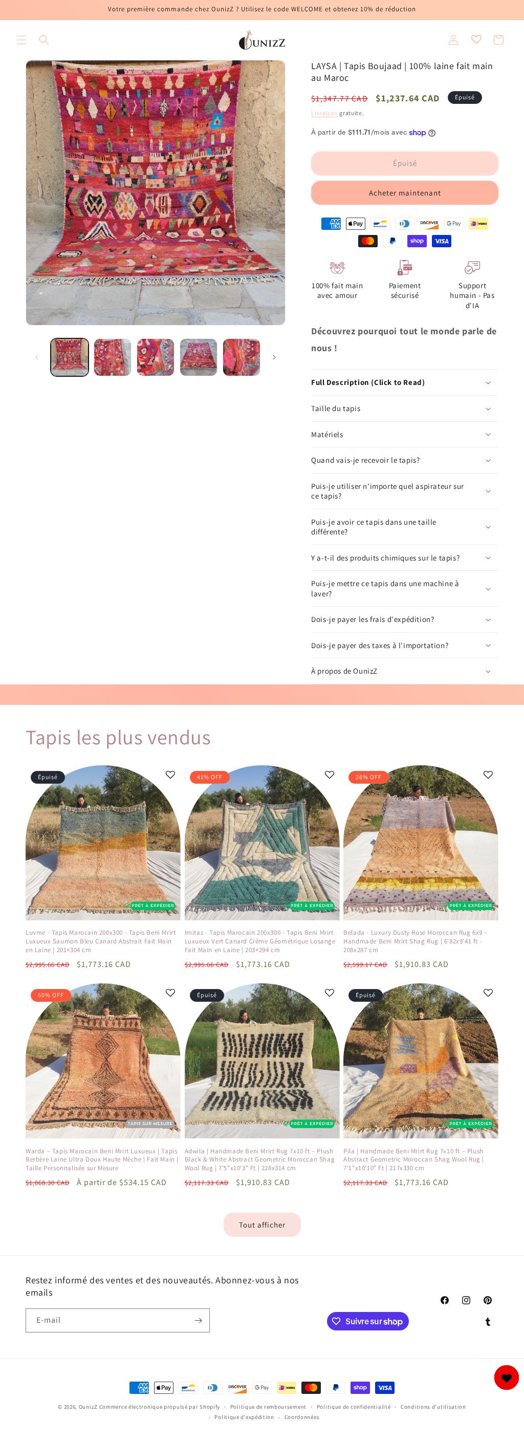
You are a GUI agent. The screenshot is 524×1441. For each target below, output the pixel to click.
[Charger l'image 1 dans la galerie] (70, 357)
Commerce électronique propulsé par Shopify (159, 1406)
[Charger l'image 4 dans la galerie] (198, 357)
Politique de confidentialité (354, 1406)
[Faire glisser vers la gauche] (37, 357)
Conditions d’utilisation (433, 1406)
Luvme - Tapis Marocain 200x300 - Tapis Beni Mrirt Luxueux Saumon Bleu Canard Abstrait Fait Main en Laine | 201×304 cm (101, 941)
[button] (21, 40)
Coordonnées (302, 1417)
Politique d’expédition (244, 1417)
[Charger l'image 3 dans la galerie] (155, 357)
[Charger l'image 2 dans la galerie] (113, 357)
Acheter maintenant (405, 193)
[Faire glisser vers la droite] (274, 357)
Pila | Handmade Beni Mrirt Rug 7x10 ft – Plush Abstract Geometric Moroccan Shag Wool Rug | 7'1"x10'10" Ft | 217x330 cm (413, 1160)
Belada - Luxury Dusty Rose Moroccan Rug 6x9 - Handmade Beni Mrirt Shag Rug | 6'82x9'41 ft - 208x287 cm (415, 941)
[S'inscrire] (198, 1320)
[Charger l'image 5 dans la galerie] (241, 357)
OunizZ (88, 1406)
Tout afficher (262, 1225)
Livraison (324, 113)
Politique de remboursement (268, 1406)
